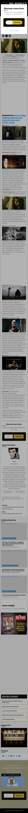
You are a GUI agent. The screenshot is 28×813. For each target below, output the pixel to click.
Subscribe (17, 22)
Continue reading (14, 30)
